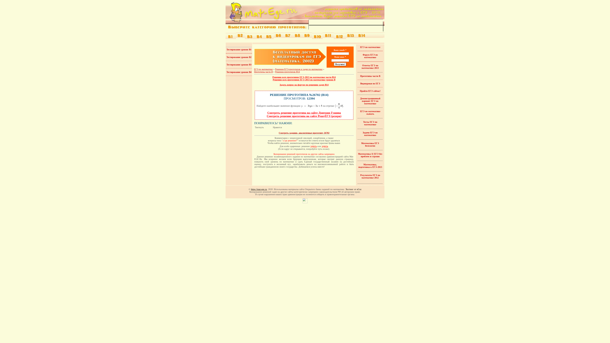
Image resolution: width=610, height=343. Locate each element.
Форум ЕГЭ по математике (370, 56)
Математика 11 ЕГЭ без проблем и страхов (370, 155)
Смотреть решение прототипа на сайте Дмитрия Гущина (304, 112)
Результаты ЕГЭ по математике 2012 (370, 176)
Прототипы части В (370, 76)
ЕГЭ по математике (263, 69)
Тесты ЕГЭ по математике (370, 123)
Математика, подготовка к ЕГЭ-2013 (370, 165)
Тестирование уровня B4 (239, 72)
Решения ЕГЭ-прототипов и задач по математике (298, 69)
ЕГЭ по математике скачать (370, 112)
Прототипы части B (263, 72)
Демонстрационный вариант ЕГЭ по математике (370, 101)
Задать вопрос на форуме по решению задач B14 (304, 85)
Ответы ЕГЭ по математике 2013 (370, 66)
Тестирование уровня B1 (239, 49)
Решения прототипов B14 (287, 72)
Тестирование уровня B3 (239, 65)
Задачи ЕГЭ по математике (370, 133)
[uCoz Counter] (305, 202)
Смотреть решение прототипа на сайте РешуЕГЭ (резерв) (304, 116)
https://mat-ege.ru (259, 189)
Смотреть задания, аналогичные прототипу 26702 (304, 133)
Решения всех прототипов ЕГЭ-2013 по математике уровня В (304, 80)
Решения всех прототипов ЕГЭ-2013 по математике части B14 (304, 77)
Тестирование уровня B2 (239, 57)
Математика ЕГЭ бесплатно (370, 144)
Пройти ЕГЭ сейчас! (370, 91)
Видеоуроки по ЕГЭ (370, 83)
